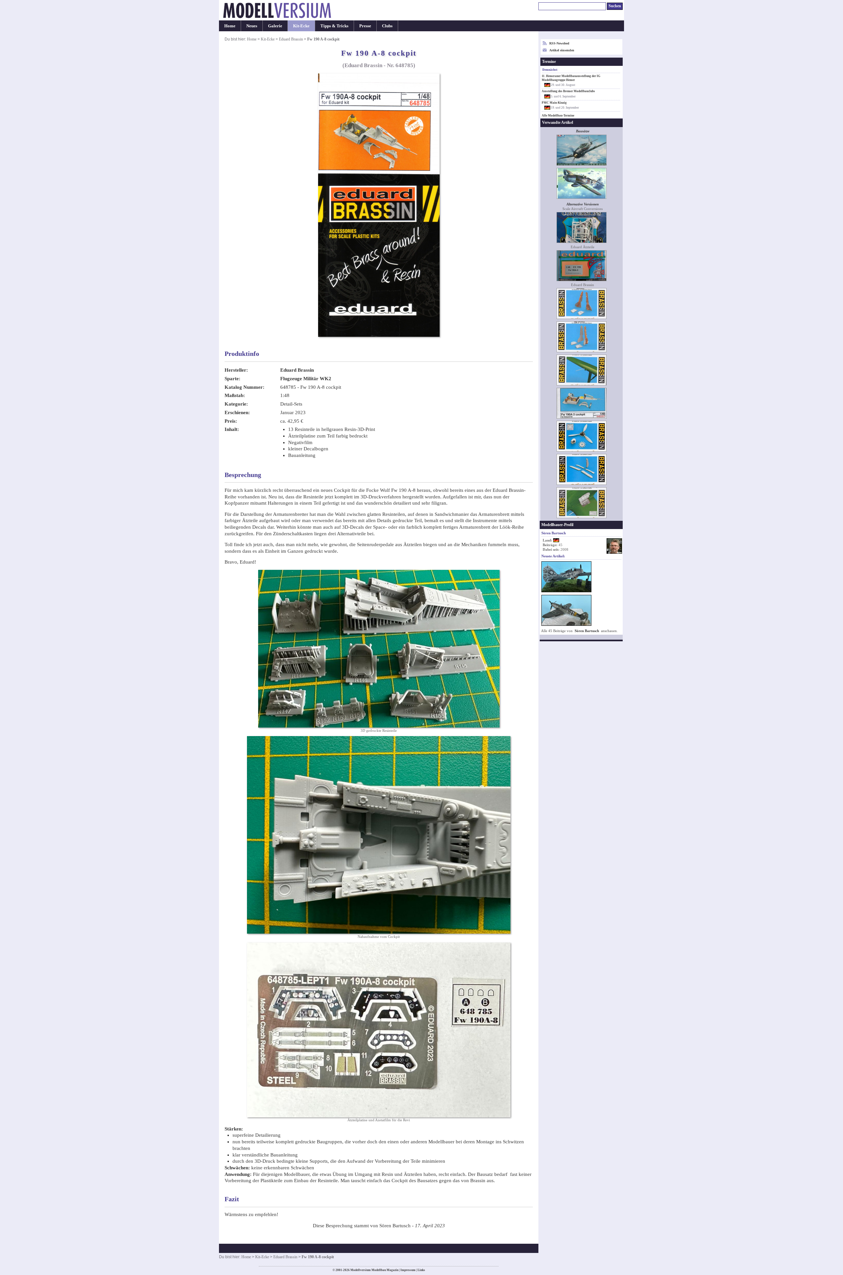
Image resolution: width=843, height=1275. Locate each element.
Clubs (387, 25)
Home (229, 25)
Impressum (408, 1270)
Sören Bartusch (587, 631)
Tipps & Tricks (334, 25)
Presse (365, 25)
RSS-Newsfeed (559, 43)
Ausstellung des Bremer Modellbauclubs (568, 91)
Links (421, 1270)
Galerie (275, 25)
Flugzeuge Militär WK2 (305, 378)
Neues (251, 25)
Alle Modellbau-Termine (558, 115)
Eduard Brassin (291, 39)
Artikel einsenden (561, 50)
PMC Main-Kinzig (554, 102)
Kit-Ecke (301, 25)
